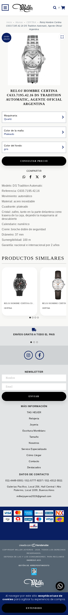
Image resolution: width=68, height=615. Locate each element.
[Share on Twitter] (37, 176)
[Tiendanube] (34, 546)
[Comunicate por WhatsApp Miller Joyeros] (60, 586)
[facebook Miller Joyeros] (39, 355)
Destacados (34, 467)
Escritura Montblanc (34, 430)
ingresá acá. (34, 560)
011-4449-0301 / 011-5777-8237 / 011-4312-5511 (34, 480)
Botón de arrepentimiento (34, 565)
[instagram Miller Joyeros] (28, 355)
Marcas (19, 22)
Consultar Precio (34, 161)
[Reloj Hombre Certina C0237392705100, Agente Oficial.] (19, 285)
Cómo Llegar (34, 455)
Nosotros (34, 443)
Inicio (9, 22)
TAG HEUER (34, 412)
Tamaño (34, 436)
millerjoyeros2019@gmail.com (34, 496)
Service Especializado (34, 449)
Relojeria (34, 418)
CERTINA (31, 22)
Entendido (34, 608)
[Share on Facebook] (30, 176)
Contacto (34, 461)
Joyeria (34, 424)
